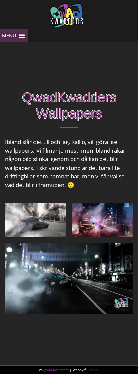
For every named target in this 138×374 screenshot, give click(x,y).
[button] (9, 35)
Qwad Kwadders (56, 369)
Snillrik (94, 369)
